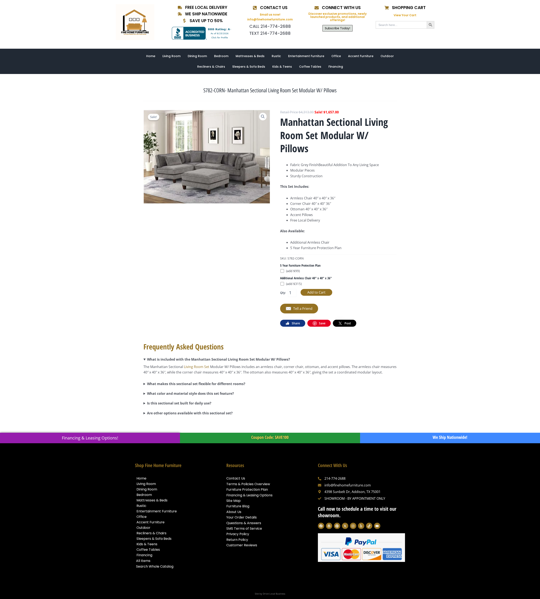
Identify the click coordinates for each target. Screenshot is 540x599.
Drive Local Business (274, 593)
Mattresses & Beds (250, 56)
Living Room (171, 56)
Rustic (276, 56)
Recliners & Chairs (211, 66)
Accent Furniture (360, 56)
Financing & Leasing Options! (90, 438)
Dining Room (197, 56)
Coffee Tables (310, 66)
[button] (263, 116)
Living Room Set (196, 366)
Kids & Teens (282, 66)
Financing (335, 66)
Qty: (283, 293)
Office (336, 56)
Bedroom (221, 56)
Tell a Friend (302, 308)
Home (150, 56)
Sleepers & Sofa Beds (248, 66)
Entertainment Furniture (306, 56)
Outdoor (387, 56)
